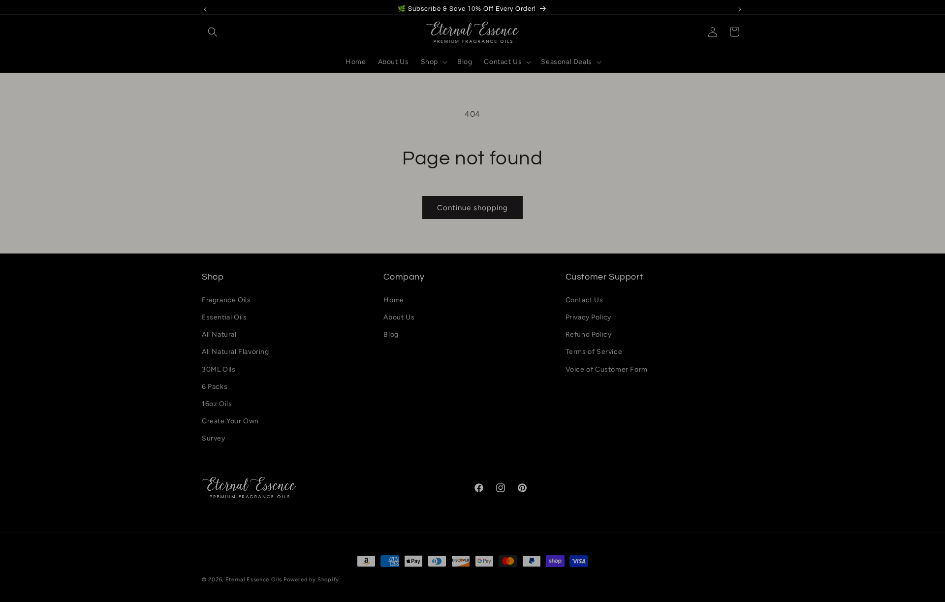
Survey (213, 438)
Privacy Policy (588, 317)
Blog (390, 334)
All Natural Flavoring (235, 352)
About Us (398, 317)
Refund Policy (589, 334)
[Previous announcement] (205, 9)
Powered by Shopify (311, 579)
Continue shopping (472, 207)
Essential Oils (224, 317)
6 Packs (214, 386)
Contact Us (584, 300)
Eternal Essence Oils (253, 579)
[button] (212, 32)
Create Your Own (230, 421)
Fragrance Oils (226, 300)
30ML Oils (218, 369)
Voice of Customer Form (607, 369)
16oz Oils (217, 404)
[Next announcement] (740, 9)
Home (393, 300)
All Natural (219, 334)
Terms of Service (594, 352)
